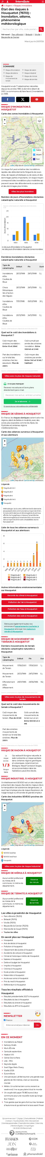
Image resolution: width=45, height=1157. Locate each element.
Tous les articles (18, 1121)
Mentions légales (17, 1126)
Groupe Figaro (29, 1126)
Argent (9, 6)
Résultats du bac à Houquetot (16, 999)
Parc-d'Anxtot (17, 34)
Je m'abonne (21, 401)
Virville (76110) (10, 923)
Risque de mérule (30, 76)
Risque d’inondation (13, 70)
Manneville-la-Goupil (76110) (16, 929)
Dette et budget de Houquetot (17, 962)
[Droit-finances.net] (33, 1144)
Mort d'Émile (9, 1048)
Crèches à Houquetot (13, 969)
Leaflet (12, 165)
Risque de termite (30, 79)
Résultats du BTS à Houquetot (16, 1006)
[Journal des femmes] (11, 1139)
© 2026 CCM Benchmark (23, 1128)
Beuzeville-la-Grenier (10, 37)
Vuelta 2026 (9, 1070)
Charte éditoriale (29, 1118)
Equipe (20, 1118)
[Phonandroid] (33, 1154)
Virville (37, 34)
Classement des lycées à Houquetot (19, 950)
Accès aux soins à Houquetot (16, 978)
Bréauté (29, 34)
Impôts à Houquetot (12, 966)
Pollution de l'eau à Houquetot (22, 609)
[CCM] (33, 1139)
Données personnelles (9, 1123)
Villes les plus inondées (22, 191)
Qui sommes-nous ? (9, 1118)
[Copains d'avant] (11, 1149)
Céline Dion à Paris (12, 1058)
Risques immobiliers (23, 6)
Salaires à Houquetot (12, 959)
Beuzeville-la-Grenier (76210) (16, 926)
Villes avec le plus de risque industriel (22, 866)
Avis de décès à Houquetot (15, 943)
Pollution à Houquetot (13, 946)
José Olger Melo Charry (14, 1067)
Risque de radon (30, 70)
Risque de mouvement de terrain (11, 78)
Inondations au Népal (13, 1042)
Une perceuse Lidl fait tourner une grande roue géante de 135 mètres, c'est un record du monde (24, 1080)
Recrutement (34, 1121)
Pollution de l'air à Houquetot (22, 602)
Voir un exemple (34, 1020)
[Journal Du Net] (11, 1144)
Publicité (40, 1118)
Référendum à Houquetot (15, 985)
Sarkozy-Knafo (10, 1045)
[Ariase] (11, 1154)
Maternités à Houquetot (14, 975)
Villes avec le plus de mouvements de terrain (22, 698)
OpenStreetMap (29, 165)
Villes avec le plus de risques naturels (22, 376)
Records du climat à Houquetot (23, 595)
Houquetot (8, 940)
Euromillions (9, 1074)
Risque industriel (30, 73)
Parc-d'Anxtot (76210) (13, 916)
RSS (26, 1121)
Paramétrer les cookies (26, 1123)
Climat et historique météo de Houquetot (21, 956)
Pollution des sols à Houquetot (22, 616)
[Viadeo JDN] (33, 1149)
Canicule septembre (13, 1051)
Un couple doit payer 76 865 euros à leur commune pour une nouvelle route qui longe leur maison (23, 1096)
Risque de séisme (12, 73)
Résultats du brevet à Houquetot (18, 1003)
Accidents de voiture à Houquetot (18, 953)
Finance (8, 1020)
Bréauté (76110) (10, 919)
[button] (4, 120)
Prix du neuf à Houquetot (14, 981)
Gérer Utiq (39, 1123)
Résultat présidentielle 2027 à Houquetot (21, 996)
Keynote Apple (10, 1064)
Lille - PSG (8, 1061)
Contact (9, 1121)
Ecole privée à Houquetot (14, 972)
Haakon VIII (9, 1055)
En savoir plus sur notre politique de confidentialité (21, 406)
